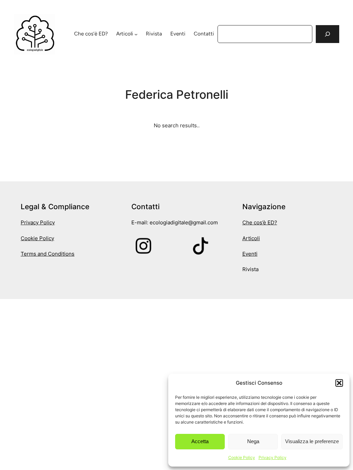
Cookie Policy (241, 457)
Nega (253, 441)
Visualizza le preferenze (312, 441)
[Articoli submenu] (136, 33)
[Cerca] (327, 34)
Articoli (124, 34)
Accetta (200, 441)
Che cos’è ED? (259, 222)
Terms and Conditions (47, 253)
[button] (339, 383)
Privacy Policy (272, 457)
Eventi (250, 253)
